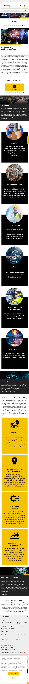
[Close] (25, 658)
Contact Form (4, 639)
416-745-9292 (5, 1)
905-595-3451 (12, 649)
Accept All (13, 673)
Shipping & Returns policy (7, 626)
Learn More (4, 594)
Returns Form (19, 637)
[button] (4, 25)
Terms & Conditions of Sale (6, 623)
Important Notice (20, 626)
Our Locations (4, 637)
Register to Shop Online (22, 634)
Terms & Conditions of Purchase (21, 623)
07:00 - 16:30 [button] (24, 3)
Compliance (4, 620)
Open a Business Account (7, 634)
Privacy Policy (19, 620)
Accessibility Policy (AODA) (7, 628)
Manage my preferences (13, 678)
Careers (18, 639)
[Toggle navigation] (2, 5)
